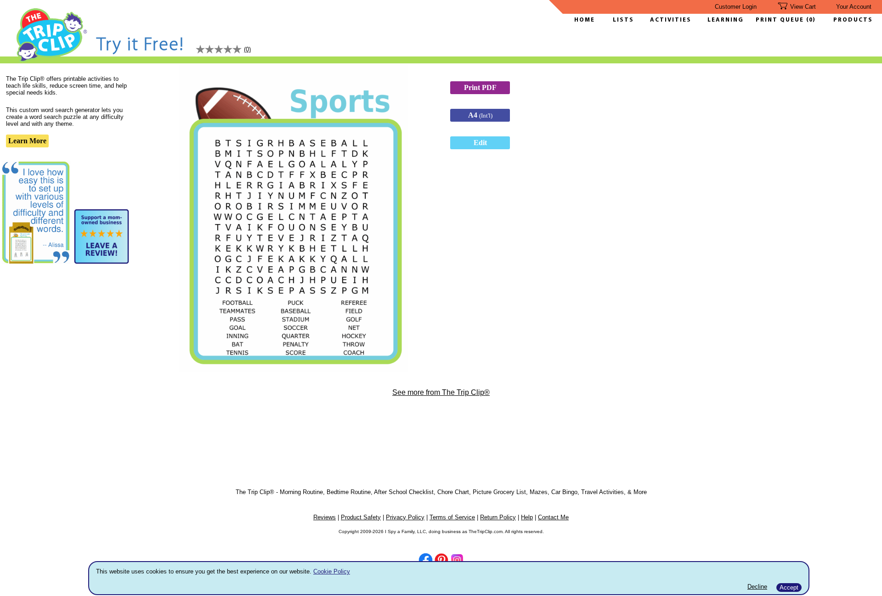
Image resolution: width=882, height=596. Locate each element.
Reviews (324, 517)
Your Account (853, 6)
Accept (789, 587)
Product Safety (361, 517)
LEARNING (723, 20)
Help (527, 517)
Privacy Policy (405, 517)
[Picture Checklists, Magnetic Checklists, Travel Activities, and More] (52, 60)
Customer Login (736, 6)
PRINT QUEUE (781, 20)
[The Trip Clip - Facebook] (425, 560)
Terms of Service (452, 517)
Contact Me (553, 517)
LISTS (623, 20)
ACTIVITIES (670, 20)
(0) (810, 20)
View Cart (803, 6)
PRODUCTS (853, 20)
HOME (584, 20)
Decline (757, 586)
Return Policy (498, 517)
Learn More (27, 141)
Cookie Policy (331, 571)
